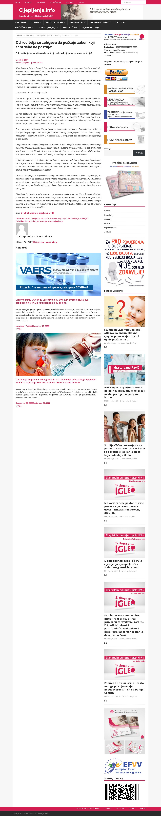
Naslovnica (21, 22)
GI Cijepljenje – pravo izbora (30, 62)
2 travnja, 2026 (111, 639)
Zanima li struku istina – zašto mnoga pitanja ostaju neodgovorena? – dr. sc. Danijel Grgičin (124, 688)
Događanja (41, 2)
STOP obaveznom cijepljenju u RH (37, 213)
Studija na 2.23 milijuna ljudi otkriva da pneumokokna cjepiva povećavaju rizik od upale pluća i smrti (122, 334)
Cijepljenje (120, 22)
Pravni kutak (76, 22)
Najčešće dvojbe (23, 27)
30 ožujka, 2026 (112, 696)
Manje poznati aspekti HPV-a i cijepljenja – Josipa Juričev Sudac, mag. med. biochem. (124, 564)
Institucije (70, 2)
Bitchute (132, 809)
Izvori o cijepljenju (47, 27)
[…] (105, 347)
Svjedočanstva (55, 2)
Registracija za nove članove (88, 809)
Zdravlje (28, 2)
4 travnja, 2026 (111, 571)
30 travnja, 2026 (112, 401)
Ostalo (81, 2)
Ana (20, 329)
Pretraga (107, 148)
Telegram (120, 809)
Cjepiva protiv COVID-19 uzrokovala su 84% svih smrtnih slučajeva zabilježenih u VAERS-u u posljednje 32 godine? (52, 301)
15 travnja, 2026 (112, 459)
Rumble (143, 809)
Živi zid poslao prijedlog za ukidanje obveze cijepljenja (39, 221)
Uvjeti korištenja (90, 27)
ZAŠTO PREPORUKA (54, 22)
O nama (35, 22)
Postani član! (70, 27)
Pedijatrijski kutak (99, 22)
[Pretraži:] (133, 2)
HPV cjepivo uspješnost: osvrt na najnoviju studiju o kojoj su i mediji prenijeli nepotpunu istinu (124, 392)
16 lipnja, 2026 (111, 343)
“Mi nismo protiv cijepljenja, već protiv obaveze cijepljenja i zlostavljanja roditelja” (52, 218)
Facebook (107, 809)
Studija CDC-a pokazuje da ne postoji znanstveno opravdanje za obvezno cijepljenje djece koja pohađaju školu (124, 450)
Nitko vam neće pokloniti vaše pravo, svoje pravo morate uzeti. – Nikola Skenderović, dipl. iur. (124, 508)
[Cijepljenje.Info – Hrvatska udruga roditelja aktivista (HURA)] (78, 18)
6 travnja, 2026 (111, 516)
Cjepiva (17, 2)
